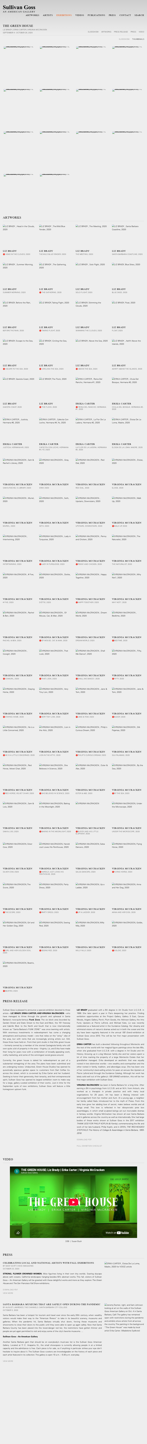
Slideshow (93, 32)
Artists (48, 15)
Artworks (32, 15)
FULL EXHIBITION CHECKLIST (89, 1146)
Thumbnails (138, 39)
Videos (79, 15)
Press (112, 15)
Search (139, 15)
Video (141, 32)
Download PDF (10, 1289)
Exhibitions (64, 15)
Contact (125, 15)
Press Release (121, 32)
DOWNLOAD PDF (84, 1139)
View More (8, 1293)
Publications (96, 15)
